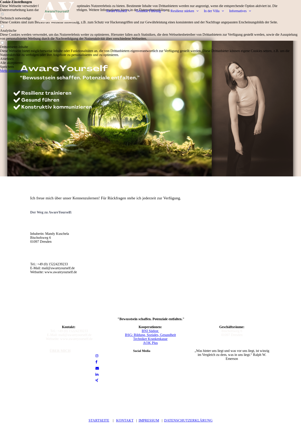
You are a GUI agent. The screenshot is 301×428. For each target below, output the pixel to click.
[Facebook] (96, 362)
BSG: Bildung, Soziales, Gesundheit (150, 335)
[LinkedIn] (96, 374)
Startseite (99, 420)
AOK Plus (150, 343)
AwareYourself (116, 11)
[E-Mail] (97, 368)
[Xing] (96, 380)
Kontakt (125, 420)
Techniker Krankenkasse (150, 339)
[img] (57, 11)
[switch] (2, 26)
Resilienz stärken (183, 11)
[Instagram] (96, 356)
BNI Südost (150, 331)
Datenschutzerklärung (188, 420)
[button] (150, 59)
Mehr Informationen (14, 71)
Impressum (149, 420)
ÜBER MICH (60, 351)
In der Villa (212, 11)
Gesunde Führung (149, 11)
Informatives (238, 11)
